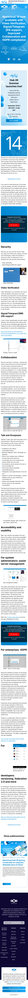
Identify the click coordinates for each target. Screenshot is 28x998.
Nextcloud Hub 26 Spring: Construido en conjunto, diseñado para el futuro (14, 862)
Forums (22, 934)
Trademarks (4, 950)
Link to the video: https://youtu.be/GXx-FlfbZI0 (14, 631)
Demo (22, 937)
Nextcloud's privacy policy (16, 220)
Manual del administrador (13, 938)
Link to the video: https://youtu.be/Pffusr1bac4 (14, 221)
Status (13, 959)
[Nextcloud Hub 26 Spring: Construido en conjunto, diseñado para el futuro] (14, 848)
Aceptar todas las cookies (14, 987)
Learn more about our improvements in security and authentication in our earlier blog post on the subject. (13, 333)
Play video (14, 225)
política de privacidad (15, 982)
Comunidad (17, 857)
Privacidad (4, 940)
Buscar (13, 954)
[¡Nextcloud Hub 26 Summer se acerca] (4, 1)
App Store (13, 934)
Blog (13, 857)
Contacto (23, 939)
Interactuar (22, 928)
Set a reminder (14, 120)
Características (4, 957)
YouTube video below (13, 617)
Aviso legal (4, 947)
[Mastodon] (8, 59)
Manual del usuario (13, 942)
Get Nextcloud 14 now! (14, 179)
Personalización (13, 994)
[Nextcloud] (9, 7)
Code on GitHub (13, 948)
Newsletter (13, 956)
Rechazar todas (14, 990)
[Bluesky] (14, 59)
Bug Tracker (23, 942)
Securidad (13, 945)
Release (15, 48)
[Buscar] (22, 922)
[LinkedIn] (19, 59)
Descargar (13, 931)
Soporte (23, 931)
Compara (13, 951)
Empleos (4, 937)
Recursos (13, 928)
